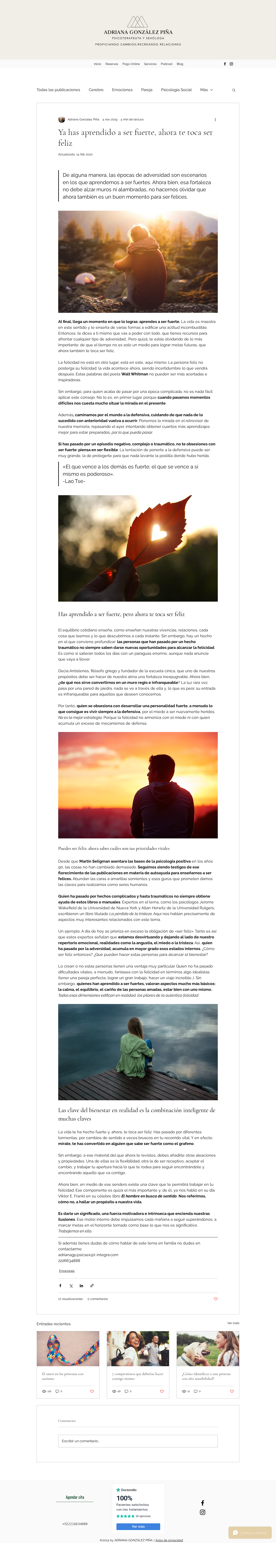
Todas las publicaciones (58, 89)
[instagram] (231, 64)
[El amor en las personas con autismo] (68, 1348)
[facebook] (225, 64)
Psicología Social (176, 89)
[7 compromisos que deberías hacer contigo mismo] (138, 1348)
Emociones (122, 89)
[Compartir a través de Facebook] (60, 1286)
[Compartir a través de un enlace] (92, 1286)
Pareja (146, 89)
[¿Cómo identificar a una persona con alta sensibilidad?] (208, 1348)
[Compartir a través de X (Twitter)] (71, 1286)
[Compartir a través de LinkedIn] (81, 1286)
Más (204, 89)
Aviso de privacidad (169, 1540)
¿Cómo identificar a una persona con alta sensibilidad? (206, 1376)
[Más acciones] (215, 119)
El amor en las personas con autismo (62, 1376)
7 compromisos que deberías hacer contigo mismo (137, 1376)
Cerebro (96, 89)
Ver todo (233, 1323)
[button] (234, 90)
